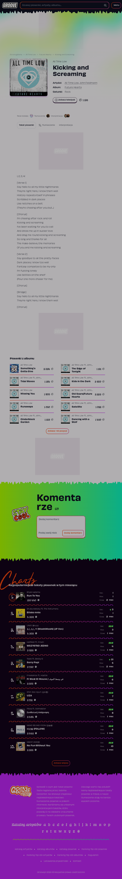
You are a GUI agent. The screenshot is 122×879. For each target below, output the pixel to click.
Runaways (27, 407)
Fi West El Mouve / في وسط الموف (45, 679)
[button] (116, 5)
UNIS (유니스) (33, 626)
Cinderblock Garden (28, 420)
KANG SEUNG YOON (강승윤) (40, 726)
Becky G (39, 659)
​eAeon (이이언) (33, 742)
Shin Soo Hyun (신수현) (37, 692)
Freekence (32, 676)
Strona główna (16, 54)
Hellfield (31, 642)
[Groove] (10, 5)
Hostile (44, 676)
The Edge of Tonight (79, 370)
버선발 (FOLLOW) (36, 729)
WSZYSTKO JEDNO (37, 646)
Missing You (28, 394)
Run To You (33, 596)
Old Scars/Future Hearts (82, 395)
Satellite (77, 407)
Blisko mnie (34, 613)
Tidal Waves (28, 381)
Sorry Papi (33, 663)
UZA (29, 696)
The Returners (51, 609)
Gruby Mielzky (33, 609)
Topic (29, 659)
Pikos (29, 709)
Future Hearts (45, 54)
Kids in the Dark (81, 381)
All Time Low (31, 54)
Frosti (41, 642)
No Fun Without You (38, 746)
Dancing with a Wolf (80, 420)
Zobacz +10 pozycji (57, 431)
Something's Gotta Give (28, 370)
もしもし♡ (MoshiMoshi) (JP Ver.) (45, 629)
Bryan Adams (33, 592)
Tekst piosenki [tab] (26, 125)
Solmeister (40, 709)
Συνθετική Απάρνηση (38, 712)
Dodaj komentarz (73, 533)
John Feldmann (88, 83)
